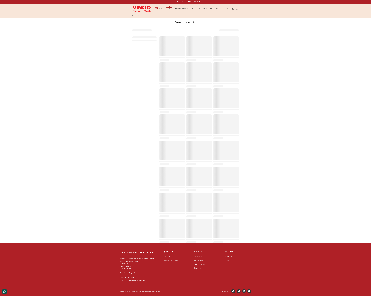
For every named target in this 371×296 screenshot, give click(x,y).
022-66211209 (129, 277)
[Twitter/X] (244, 291)
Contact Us (228, 256)
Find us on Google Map (129, 273)
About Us (167, 256)
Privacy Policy (198, 268)
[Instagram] (239, 291)
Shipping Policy (199, 256)
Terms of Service (199, 264)
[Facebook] (233, 291)
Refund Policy (198, 260)
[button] (169, 9)
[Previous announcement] (2, 2)
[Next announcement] (369, 2)
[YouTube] (249, 291)
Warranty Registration (171, 260)
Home (134, 16)
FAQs (227, 260)
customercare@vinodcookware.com (135, 280)
